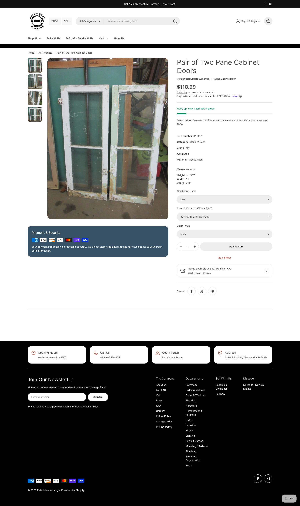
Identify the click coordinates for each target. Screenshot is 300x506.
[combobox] (128, 21)
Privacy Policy (90, 406)
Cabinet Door (228, 78)
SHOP (55, 21)
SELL (67, 21)
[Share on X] (202, 291)
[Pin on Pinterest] (212, 291)
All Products (45, 52)
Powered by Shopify (72, 490)
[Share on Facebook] (191, 291)
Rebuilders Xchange (197, 78)
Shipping (182, 92)
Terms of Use (72, 406)
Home (31, 52)
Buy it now (224, 257)
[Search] (175, 21)
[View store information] (266, 270)
